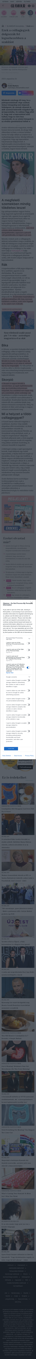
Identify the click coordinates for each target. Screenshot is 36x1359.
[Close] (32, 603)
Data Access (18, 755)
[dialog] (18, 679)
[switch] (28, 643)
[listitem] (18, 638)
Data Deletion (6, 755)
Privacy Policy (29, 755)
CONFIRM (11, 748)
